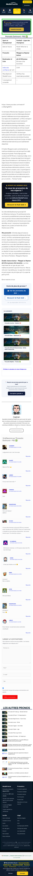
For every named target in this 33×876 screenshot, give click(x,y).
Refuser (10, 873)
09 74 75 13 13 (11, 845)
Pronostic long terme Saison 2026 (16, 749)
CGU (18, 823)
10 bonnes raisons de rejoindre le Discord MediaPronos (18, 753)
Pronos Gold (20, 799)
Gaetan (11, 557)
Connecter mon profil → (16, 29)
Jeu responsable (21, 831)
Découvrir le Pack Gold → (16, 205)
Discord (4, 831)
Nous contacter (6, 836)
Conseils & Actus (7, 820)
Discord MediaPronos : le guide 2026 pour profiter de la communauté (18, 740)
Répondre (28, 456)
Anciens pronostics (16, 430)
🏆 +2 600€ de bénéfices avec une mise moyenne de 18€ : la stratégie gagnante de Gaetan (18, 763)
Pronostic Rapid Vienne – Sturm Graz (17, 718)
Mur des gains (6, 828)
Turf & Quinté (5, 855)
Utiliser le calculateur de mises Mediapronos (15, 369)
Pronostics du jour (27, 855)
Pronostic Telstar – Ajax (13, 729)
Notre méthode (6, 818)
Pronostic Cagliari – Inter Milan (15, 726)
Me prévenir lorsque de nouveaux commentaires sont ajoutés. (16, 691)
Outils (4, 823)
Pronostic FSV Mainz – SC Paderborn (17, 736)
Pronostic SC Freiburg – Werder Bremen (18, 711)
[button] (16, 369)
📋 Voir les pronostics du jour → (16, 292)
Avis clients (5, 826)
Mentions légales (21, 818)
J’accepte (22, 873)
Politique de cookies (22, 828)
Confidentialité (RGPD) (22, 826)
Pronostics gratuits (22, 789)
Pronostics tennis (21, 794)
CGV (18, 820)
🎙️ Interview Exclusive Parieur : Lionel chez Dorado (18, 768)
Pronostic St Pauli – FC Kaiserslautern (17, 715)
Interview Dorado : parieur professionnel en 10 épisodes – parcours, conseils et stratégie (19, 758)
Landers (11, 475)
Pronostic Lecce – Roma (14, 722)
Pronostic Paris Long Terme (15, 733)
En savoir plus (23, 870)
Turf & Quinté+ (20, 797)
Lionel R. (11, 620)
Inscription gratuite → (16, 393)
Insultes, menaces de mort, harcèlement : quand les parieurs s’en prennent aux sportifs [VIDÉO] (20, 745)
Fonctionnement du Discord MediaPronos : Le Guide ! (19, 777)
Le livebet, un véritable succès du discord (18, 773)
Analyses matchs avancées (16, 855)
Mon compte (6, 833)
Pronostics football (21, 791)
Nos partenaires (21, 833)
